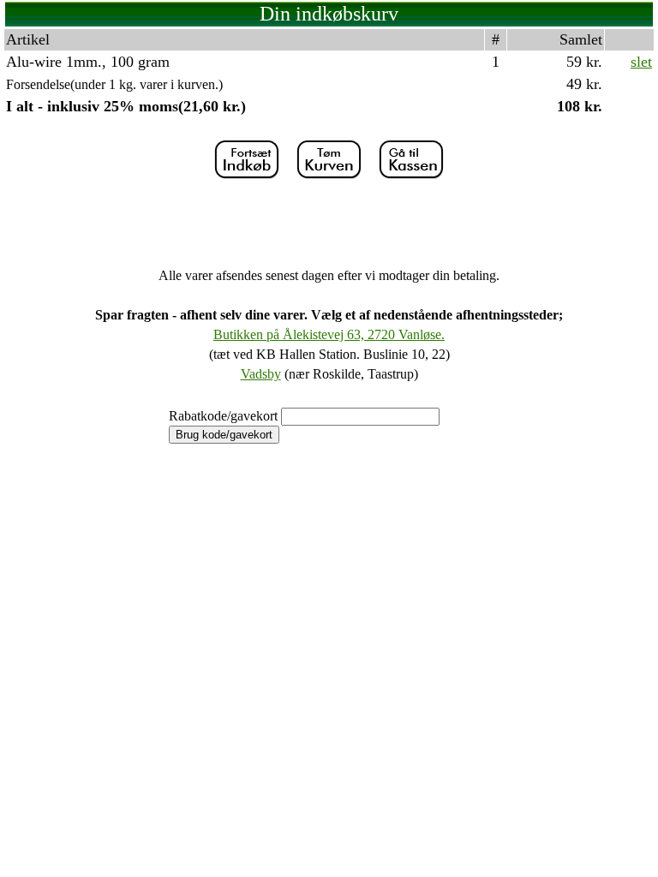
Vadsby (261, 374)
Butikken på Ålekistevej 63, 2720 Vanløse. (329, 334)
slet (641, 61)
